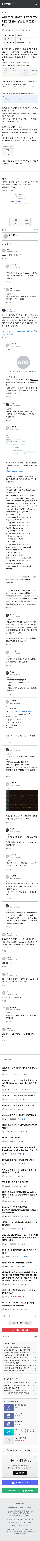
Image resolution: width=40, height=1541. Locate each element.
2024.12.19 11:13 (12, 936)
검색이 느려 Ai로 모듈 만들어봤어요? (17, 1263)
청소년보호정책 (13, 1523)
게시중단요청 (21, 1523)
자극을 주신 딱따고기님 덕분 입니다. (15, 1371)
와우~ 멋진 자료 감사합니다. (12, 1363)
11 (25, 1229)
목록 (36, 230)
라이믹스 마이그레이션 (11, 1137)
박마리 (9, 1028)
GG (8, 249)
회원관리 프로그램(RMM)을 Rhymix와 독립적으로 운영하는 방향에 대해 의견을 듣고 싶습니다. (19, 1195)
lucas (7, 1266)
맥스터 (9, 958)
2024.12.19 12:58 (15, 674)
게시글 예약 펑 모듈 (21, 1405)
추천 (5, 258)
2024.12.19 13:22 (15, 1010)
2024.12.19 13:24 (15, 703)
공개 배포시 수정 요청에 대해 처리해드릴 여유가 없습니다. (22, 1360)
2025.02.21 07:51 (12, 1030)
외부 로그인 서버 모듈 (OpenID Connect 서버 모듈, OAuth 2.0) (25, 1431)
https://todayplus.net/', (24, 711)
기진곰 (9, 309)
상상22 (7, 1099)
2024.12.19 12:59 (12, 960)
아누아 (7, 1154)
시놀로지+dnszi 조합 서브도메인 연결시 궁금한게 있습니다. (20, 21)
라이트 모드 (15, 1526)
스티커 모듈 (18, 1422)
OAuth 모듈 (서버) (20, 1438)
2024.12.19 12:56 (15, 751)
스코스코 (7, 1186)
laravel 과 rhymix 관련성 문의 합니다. (18, 1160)
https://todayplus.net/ (14, 471)
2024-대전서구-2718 (24, 1516)
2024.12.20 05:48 (15, 291)
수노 (6, 1141)
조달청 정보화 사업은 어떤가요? (15, 1182)
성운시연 (7, 30)
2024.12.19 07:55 (15, 267)
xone (6, 1109)
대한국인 (7, 1257)
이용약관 (9, 1520)
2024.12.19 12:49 (15, 616)
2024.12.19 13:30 (15, 857)
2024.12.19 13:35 (15, 907)
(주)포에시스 (16, 1510)
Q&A (6, 12)
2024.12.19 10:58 (15, 346)
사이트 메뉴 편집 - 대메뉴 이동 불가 (15, 1390)
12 (28, 1309)
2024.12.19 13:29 (15, 831)
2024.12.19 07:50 (12, 252)
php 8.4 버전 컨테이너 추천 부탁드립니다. (19, 1115)
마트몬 (7, 1297)
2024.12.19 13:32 (15, 878)
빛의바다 (7, 1074)
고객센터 (29, 1523)
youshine (8, 1090)
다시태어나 (8, 1132)
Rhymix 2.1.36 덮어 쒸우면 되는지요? (18, 1105)
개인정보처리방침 (18, 1520)
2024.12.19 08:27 (12, 311)
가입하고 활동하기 (21, 1330)
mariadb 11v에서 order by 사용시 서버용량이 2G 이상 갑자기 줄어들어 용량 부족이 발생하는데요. (20, 1237)
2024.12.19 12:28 (15, 406)
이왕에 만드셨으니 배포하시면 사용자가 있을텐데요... (20, 1365)
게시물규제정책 (28, 1520)
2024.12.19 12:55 (15, 653)
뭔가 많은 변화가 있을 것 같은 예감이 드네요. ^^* (19, 1350)
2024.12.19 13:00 (12, 975)
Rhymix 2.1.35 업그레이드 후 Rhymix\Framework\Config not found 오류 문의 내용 (20, 1210)
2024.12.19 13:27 (15, 785)
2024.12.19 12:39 (15, 429)
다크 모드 (24, 1526)
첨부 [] (4, 230)
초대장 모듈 (18, 1413)
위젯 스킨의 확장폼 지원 (11, 1388)
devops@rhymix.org (20, 1533)
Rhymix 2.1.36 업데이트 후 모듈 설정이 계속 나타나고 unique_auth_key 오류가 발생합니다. (19, 1083)
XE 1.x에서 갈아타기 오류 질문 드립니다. (18, 1095)
